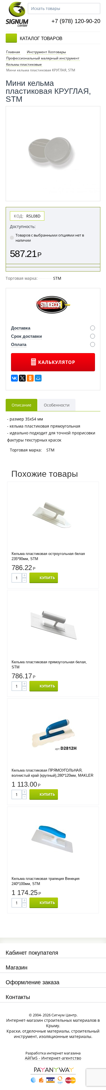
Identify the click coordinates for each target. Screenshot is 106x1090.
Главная (13, 52)
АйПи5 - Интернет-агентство (53, 1058)
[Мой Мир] (38, 378)
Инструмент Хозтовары (46, 52)
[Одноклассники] (30, 378)
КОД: (18, 216)
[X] (22, 378)
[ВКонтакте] (14, 378)
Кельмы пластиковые (24, 65)
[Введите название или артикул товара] (93, 8)
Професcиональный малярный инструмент (42, 58)
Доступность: (23, 226)
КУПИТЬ (47, 577)
